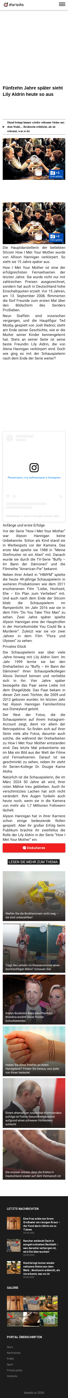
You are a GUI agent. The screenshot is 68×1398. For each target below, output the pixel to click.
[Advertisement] (34, 48)
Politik (10, 1358)
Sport (10, 1364)
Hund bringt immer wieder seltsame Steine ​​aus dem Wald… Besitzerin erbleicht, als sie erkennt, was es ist (35, 127)
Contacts (12, 1376)
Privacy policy (14, 1370)
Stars (10, 1347)
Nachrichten (14, 1352)
